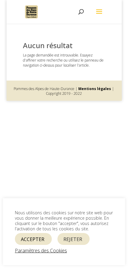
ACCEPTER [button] (32, 239)
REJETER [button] (72, 239)
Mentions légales (94, 88)
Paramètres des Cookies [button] (41, 250)
